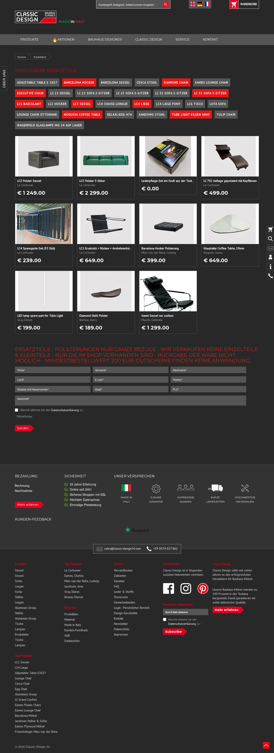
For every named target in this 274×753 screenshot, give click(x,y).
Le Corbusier (72, 570)
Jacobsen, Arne (73, 586)
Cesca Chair (22, 683)
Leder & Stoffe (124, 592)
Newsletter (121, 624)
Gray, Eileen (71, 592)
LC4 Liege (142, 104)
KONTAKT (210, 39)
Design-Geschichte (125, 613)
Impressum (121, 634)
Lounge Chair (23, 678)
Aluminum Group (25, 608)
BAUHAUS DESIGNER (105, 39)
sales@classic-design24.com (122, 548)
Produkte (21, 564)
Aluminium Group (26, 694)
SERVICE (182, 39)
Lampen (20, 629)
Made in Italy (72, 625)
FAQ (116, 586)
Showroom (121, 597)
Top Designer (73, 564)
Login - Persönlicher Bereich (131, 608)
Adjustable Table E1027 (30, 673)
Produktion (71, 614)
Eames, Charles (74, 576)
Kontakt (118, 618)
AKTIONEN (63, 39)
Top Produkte (23, 656)
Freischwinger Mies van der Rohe (36, 732)
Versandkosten (123, 570)
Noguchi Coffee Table (82, 114)
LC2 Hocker (57, 104)
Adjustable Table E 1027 (37, 82)
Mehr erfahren (28, 505)
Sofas (18, 581)
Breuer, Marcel (73, 597)
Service (21, 57)
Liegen (19, 586)
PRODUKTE (29, 39)
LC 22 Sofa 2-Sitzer (93, 93)
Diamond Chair (176, 82)
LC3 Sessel (82, 104)
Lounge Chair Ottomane (37, 114)
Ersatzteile (40, 57)
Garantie (119, 581)
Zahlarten (120, 576)
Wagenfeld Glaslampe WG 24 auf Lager (49, 125)
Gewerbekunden (124, 602)
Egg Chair (21, 689)
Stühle (19, 597)
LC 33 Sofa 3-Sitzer (210, 93)
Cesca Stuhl (147, 82)
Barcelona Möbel (26, 716)
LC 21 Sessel (61, 93)
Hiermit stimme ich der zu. (52, 410)
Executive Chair (30, 93)
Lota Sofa (218, 104)
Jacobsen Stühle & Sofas (31, 721)
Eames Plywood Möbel (30, 726)
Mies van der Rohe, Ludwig (81, 581)
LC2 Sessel (22, 662)
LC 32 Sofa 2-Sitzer (171, 93)
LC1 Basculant (29, 104)
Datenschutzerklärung (65, 410)
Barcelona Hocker (79, 82)
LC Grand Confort (26, 700)
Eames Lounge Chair (211, 82)
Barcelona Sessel (115, 82)
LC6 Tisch (195, 104)
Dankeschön (72, 641)
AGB (67, 635)
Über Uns (70, 608)
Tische (19, 624)
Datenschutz (121, 629)
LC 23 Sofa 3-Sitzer (132, 93)
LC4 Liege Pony (168, 104)
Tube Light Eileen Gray (191, 114)
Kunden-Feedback (76, 630)
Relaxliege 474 (119, 114)
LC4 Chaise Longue (113, 104)
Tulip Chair (226, 114)
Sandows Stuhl (152, 114)
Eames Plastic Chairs (28, 705)
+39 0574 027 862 (165, 548)
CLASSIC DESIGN (148, 39)
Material (69, 619)
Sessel (19, 570)
